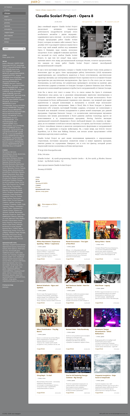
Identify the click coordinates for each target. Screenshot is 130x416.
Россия (14, 200)
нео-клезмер (12, 255)
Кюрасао (10, 222)
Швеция (14, 216)
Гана (21, 166)
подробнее (41, 259)
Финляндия (18, 212)
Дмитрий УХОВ (20, 95)
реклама (5, 287)
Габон (17, 166)
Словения (13, 204)
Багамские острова (9, 226)
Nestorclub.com (123, 413)
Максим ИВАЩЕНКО (14, 109)
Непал (5, 192)
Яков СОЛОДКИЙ (15, 146)
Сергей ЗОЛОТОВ (17, 130)
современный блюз (13, 269)
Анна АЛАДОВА (15, 77)
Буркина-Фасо (7, 228)
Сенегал (5, 202)
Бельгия (20, 158)
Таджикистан (17, 236)
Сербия (11, 202)
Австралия (6, 152)
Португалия (17, 198)
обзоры (43, 10)
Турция (5, 210)
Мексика (12, 190)
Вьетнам (12, 166)
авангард (6, 244)
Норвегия (6, 196)
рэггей (12, 267)
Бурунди (5, 162)
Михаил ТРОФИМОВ (9, 115)
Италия (5, 178)
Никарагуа (6, 194)
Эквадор (20, 216)
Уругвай (11, 212)
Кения (20, 220)
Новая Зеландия (15, 194)
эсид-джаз (12, 279)
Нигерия (10, 192)
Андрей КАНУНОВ (9, 75)
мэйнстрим (19, 253)
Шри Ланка (12, 224)
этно (12, 57)
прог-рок (18, 263)
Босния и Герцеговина (10, 220)
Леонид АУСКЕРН (19, 105)
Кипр (4, 222)
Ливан (5, 186)
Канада (19, 180)
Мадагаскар (17, 222)
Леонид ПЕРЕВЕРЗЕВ (10, 107)
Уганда (10, 210)
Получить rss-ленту (91, 2)
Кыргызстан (14, 184)
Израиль (21, 172)
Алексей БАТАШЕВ (14, 67)
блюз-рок (21, 249)
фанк (20, 273)
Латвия (21, 184)
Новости (58, 2)
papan (5, 63)
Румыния (20, 200)
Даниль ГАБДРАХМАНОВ (11, 144)
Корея (17, 182)
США (23, 204)
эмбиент (5, 279)
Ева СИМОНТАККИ (9, 97)
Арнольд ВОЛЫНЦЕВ (10, 81)
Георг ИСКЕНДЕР (15, 91)
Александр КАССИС (9, 65)
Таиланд (5, 206)
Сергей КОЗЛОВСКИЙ (10, 132)
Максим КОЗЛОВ (8, 111)
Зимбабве (14, 172)
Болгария (10, 160)
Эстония (5, 218)
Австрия (13, 152)
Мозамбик (6, 234)
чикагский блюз (19, 277)
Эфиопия (12, 218)
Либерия (12, 232)
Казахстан (20, 178)
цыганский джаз (8, 277)
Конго (19, 230)
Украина (5, 212)
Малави (22, 232)
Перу (4, 198)
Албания (19, 224)
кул (4, 251)
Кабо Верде (12, 178)
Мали (20, 188)
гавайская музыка (8, 253)
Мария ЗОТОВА (19, 111)
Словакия (6, 204)
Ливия (17, 232)
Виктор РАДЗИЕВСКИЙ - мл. (12, 87)
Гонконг (16, 168)
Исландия (13, 176)
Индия (5, 174)
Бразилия (17, 160)
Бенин (5, 160)
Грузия (5, 170)
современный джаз (9, 281)
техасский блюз (8, 271)
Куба (8, 184)
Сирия (10, 236)
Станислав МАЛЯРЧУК (15, 134)
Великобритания (14, 162)
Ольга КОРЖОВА (18, 126)
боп (6, 251)
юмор (6, 42)
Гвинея (20, 228)
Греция (22, 168)
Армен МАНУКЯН (15, 79)
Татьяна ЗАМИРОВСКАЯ (11, 136)
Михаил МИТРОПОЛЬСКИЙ (12, 114)
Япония (20, 238)
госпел (5, 255)
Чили (23, 214)
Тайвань (11, 206)
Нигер (20, 234)
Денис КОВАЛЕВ (8, 93)
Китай (5, 182)
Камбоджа (6, 180)
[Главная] (36, 1)
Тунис (10, 208)
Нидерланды (18, 192)
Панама (19, 196)
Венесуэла (12, 164)
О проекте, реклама (72, 2)
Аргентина (21, 154)
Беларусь (14, 158)
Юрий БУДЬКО (17, 138)
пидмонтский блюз (18, 261)
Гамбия (15, 228)
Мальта (5, 224)
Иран (21, 174)
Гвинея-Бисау (7, 230)
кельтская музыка (8, 263)
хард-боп (19, 275)
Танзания (6, 238)
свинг (16, 267)
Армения (5, 156)
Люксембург (16, 186)
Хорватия (12, 214)
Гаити (4, 168)
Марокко (6, 190)
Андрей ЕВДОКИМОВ (17, 73)
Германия (10, 168)
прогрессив (14, 265)
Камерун (13, 180)
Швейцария (6, 216)
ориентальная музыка (15, 259)
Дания (10, 170)
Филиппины (13, 238)
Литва (9, 186)
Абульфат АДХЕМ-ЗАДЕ (15, 63)
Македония (6, 188)
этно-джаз (20, 281)
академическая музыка (17, 244)
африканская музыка (10, 247)
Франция (6, 214)
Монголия (13, 234)
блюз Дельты (12, 249)
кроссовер (6, 265)
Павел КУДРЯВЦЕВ (9, 128)
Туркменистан (17, 208)
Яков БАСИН (19, 140)
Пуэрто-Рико (7, 200)
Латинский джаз (14, 251)
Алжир (15, 154)
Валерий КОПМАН (18, 85)
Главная (47, 2)
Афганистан (13, 156)
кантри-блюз (7, 261)
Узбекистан (18, 210)
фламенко (6, 275)
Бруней (18, 226)
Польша (9, 198)
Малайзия (14, 188)
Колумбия (10, 182)
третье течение (12, 273)
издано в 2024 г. (52, 10)
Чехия (19, 214)
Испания (20, 176)
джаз (8, 57)
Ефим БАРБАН (13, 99)
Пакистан (13, 196)
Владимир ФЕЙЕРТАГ (10, 89)
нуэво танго (12, 257)
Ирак (17, 174)
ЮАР (17, 218)
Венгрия (5, 164)
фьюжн (12, 275)
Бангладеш (6, 158)
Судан (19, 204)
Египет (14, 230)
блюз (4, 57)
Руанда (5, 236)
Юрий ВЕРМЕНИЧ (8, 140)
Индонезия (11, 174)
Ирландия (6, 176)
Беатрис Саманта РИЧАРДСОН (13, 142)
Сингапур (18, 202)
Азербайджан (7, 154)
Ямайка (21, 218)
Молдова (19, 190)
